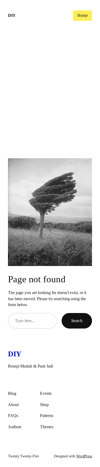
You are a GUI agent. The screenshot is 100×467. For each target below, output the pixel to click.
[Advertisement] (50, 95)
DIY (12, 15)
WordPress (84, 456)
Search (76, 320)
